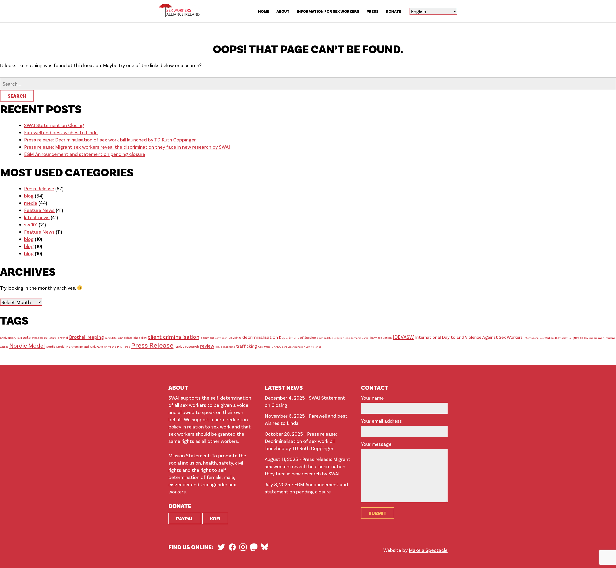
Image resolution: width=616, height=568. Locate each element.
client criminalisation (173, 336)
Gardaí (365, 337)
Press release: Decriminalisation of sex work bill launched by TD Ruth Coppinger (110, 139)
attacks (37, 337)
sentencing (228, 346)
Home (263, 11)
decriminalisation (260, 337)
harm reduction (381, 337)
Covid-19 (235, 337)
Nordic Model (27, 345)
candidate (111, 337)
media (30, 203)
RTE (217, 346)
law (586, 337)
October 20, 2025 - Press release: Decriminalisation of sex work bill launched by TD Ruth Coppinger (301, 441)
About (282, 11)
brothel (63, 337)
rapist (179, 346)
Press (372, 11)
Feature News (39, 210)
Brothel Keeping (86, 337)
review (207, 346)
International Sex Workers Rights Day (546, 337)
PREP (120, 346)
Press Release (39, 188)
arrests (24, 337)
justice (578, 337)
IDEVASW (403, 337)
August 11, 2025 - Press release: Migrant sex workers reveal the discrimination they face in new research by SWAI (307, 466)
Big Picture (50, 337)
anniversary (8, 337)
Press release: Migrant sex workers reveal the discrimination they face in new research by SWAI (127, 147)
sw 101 (31, 224)
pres (127, 346)
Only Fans (110, 346)
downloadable (325, 337)
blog (29, 195)
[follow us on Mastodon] (253, 547)
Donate (393, 11)
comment (207, 337)
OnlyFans (96, 346)
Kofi (215, 518)
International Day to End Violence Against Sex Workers (469, 337)
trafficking (246, 346)
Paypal (184, 518)
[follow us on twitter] (221, 547)
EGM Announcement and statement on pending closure (84, 154)
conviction (221, 337)
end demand (353, 337)
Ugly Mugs (264, 346)
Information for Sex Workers (328, 11)
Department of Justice (297, 337)
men (601, 337)
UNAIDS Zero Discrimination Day (291, 346)
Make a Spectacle (428, 550)
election (339, 337)
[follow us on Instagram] (243, 547)
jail (570, 337)
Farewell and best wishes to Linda (61, 132)
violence (316, 346)
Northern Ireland (77, 346)
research (192, 346)
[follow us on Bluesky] (264, 546)
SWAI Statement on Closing (54, 125)
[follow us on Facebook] (232, 547)
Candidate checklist (132, 337)
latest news (37, 217)
